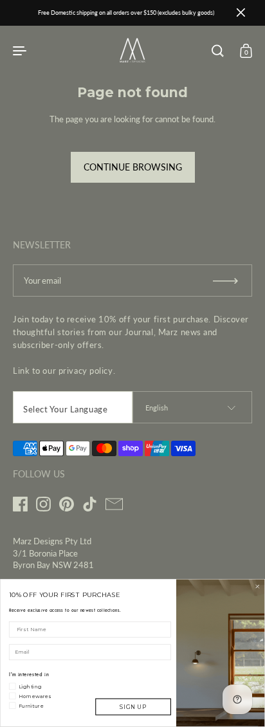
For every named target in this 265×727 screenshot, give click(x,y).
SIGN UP (133, 707)
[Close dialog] (257, 586)
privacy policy (86, 370)
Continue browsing (133, 166)
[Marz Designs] (132, 58)
